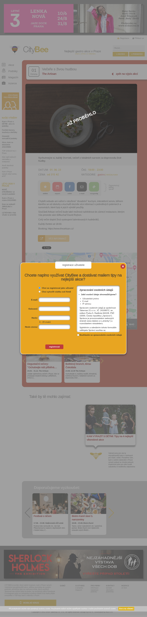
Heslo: (35, 318)
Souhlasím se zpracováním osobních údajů (101, 335)
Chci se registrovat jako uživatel (57, 288)
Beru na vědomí (126, 609)
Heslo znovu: (31, 327)
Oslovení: (33, 309)
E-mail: (34, 300)
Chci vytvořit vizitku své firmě (56, 292)
